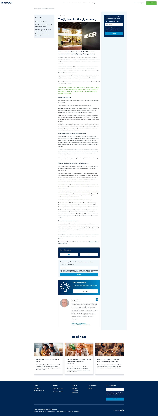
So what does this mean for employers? (42, 34)
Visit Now (85, 291)
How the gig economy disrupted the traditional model (43, 25)
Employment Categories (41, 21)
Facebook (76, 390)
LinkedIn (76, 388)
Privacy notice (70, 411)
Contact (44, 411)
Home (35, 8)
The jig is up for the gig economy (78, 323)
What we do (65, 3)
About (40, 411)
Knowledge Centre (75, 3)
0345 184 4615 (137, 3)
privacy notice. (90, 271)
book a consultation (93, 241)
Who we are (85, 3)
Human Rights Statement (61, 411)
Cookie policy (76, 411)
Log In (144, 3)
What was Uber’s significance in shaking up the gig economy (43, 30)
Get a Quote (151, 3)
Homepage (36, 411)
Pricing (93, 3)
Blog (39, 8)
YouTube (76, 392)
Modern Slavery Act (51, 411)
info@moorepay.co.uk (39, 390)
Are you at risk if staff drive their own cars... (81, 324)
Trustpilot (90, 388)
